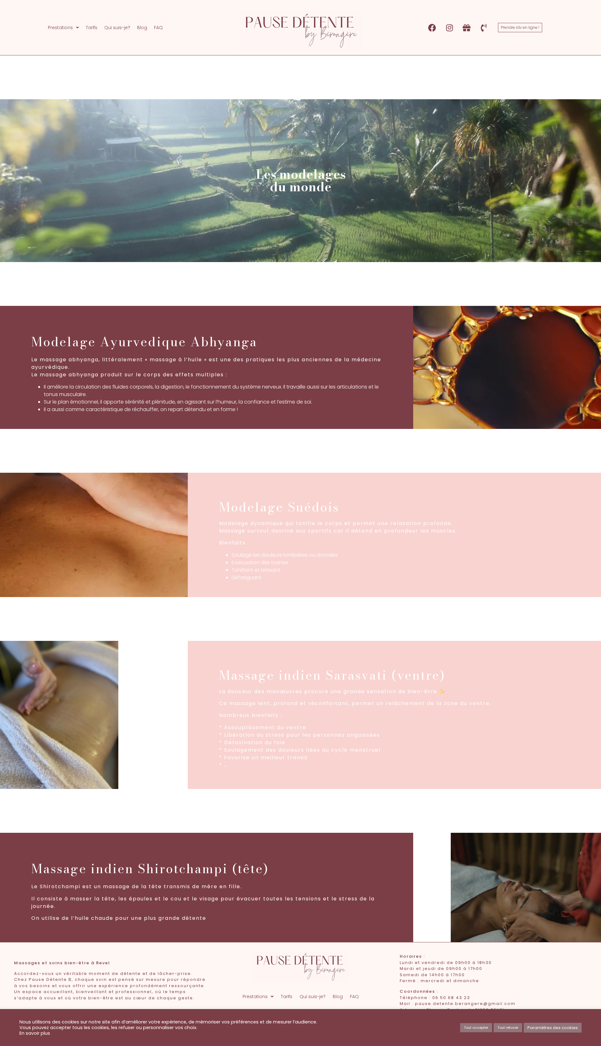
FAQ (158, 27)
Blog (142, 27)
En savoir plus (34, 1033)
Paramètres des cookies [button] (552, 1028)
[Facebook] (432, 27)
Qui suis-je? (117, 27)
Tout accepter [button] (476, 1027)
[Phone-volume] (484, 27)
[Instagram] (449, 27)
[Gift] (467, 27)
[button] (63, 27)
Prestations (60, 27)
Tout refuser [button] (507, 1027)
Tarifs (91, 27)
